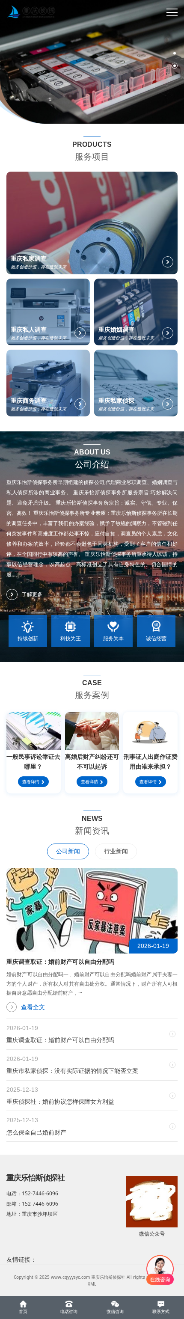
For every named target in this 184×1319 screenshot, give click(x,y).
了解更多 (32, 594)
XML (92, 1284)
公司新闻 (68, 851)
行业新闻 (116, 851)
